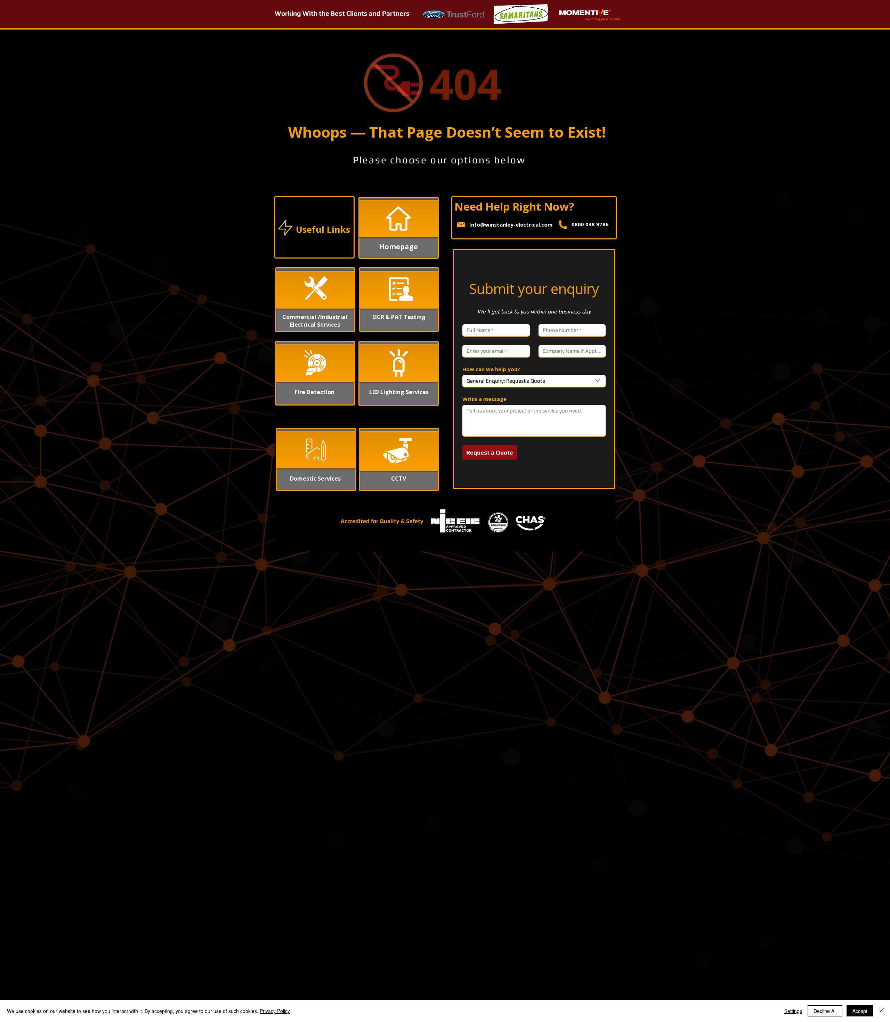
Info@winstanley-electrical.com (510, 224)
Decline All (825, 1010)
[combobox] (534, 381)
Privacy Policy (275, 1010)
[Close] (881, 1010)
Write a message (484, 399)
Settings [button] (793, 1010)
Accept (859, 1010)
